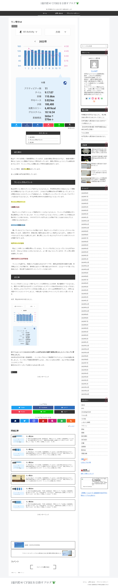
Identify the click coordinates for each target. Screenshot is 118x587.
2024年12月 (85, 262)
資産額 (83, 446)
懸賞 (82, 433)
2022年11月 (85, 349)
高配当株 (84, 453)
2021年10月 (85, 394)
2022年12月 (85, 345)
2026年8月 (84, 193)
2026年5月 (84, 203)
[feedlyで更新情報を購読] (61, 421)
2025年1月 (84, 259)
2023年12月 (85, 304)
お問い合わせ (91, 582)
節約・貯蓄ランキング (87, 473)
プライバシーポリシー (102, 582)
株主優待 (84, 436)
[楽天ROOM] (52, 421)
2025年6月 (84, 241)
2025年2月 (84, 255)
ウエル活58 (85, 133)
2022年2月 (84, 380)
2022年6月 (84, 366)
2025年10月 (85, 228)
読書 (82, 443)
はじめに (32, 137)
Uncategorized (86, 412)
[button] (106, 46)
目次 (40, 133)
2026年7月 (84, 196)
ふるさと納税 (85, 422)
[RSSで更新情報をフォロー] (71, 421)
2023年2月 (84, 339)
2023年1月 (84, 342)
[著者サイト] (15, 421)
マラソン (15, 372)
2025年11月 (85, 224)
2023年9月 (84, 314)
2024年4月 (84, 290)
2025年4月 (84, 248)
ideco (83, 405)
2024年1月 (84, 300)
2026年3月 (84, 210)
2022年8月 (84, 359)
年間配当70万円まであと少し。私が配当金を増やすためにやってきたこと (93, 116)
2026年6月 (84, 200)
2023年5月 (84, 328)
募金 (82, 429)
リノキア (94, 71)
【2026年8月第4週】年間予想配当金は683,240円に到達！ (93, 128)
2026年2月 (84, 214)
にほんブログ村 (86, 462)
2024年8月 (84, 276)
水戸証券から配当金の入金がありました (93, 138)
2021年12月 (85, 387)
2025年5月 (84, 245)
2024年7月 (84, 280)
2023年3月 (84, 335)
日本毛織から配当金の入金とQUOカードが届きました (93, 122)
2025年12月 (85, 221)
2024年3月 (84, 293)
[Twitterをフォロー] (24, 421)
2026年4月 (84, 207)
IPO (82, 408)
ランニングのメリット (36, 139)
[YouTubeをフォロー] (43, 421)
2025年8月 (84, 235)
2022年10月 (85, 352)
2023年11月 (85, 307)
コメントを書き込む (43, 567)
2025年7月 (84, 238)
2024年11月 (85, 266)
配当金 (83, 450)
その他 (83, 419)
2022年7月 (84, 363)
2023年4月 (84, 332)
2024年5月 (84, 287)
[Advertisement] (43, 389)
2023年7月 (84, 321)
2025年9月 (84, 231)
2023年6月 (84, 325)
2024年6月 (84, 283)
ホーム (85, 582)
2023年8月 (84, 318)
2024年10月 (85, 269)
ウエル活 (84, 415)
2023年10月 (85, 311)
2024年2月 (84, 297)
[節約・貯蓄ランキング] (85, 471)
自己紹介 (84, 439)
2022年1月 (84, 384)
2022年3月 (84, 377)
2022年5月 (84, 370)
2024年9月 (84, 273)
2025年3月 (84, 252)
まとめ (32, 142)
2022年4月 (84, 373)
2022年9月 (84, 356)
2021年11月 (85, 390)
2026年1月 (84, 217)
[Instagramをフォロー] (34, 421)
